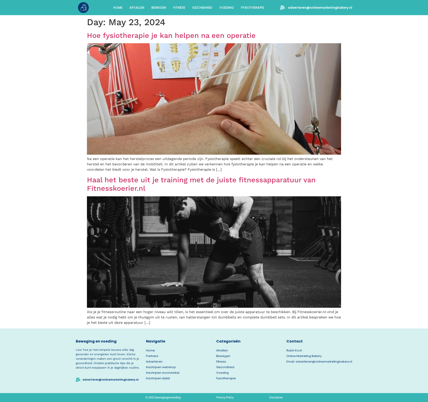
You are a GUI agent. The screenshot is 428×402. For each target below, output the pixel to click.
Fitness (179, 7)
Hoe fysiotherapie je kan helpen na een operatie (171, 35)
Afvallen (137, 7)
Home (117, 7)
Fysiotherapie (252, 7)
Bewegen (158, 7)
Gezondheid (202, 7)
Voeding (226, 7)
